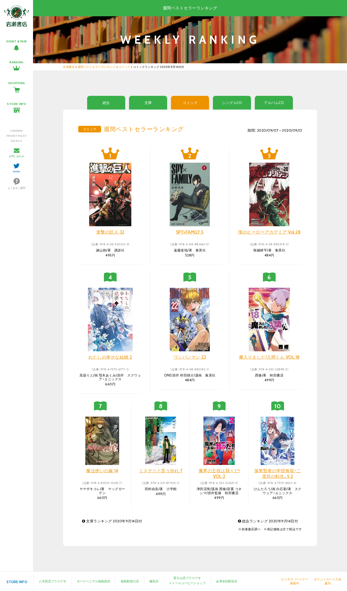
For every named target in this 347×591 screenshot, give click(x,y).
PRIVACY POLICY (16, 136)
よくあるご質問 (16, 188)
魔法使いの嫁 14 (102, 470)
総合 (106, 102)
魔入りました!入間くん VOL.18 (269, 357)
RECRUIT (16, 141)
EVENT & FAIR (16, 41)
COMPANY (16, 130)
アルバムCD (274, 102)
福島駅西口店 (130, 581)
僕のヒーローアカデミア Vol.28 (269, 232)
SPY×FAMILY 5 (190, 232)
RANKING (16, 62)
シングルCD (232, 102)
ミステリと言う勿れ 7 (161, 470)
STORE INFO (16, 104)
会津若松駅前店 (226, 581)
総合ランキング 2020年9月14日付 (269, 521)
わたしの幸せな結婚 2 (110, 357)
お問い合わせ (16, 156)
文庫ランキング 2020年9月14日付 (113, 521)
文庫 (148, 102)
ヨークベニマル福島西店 (93, 581)
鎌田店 (154, 581)
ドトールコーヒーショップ (187, 583)
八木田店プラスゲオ (52, 581)
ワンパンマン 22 (190, 357)
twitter (16, 171)
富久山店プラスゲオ (187, 578)
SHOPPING (16, 83)
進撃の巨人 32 (110, 232)
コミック (190, 102)
